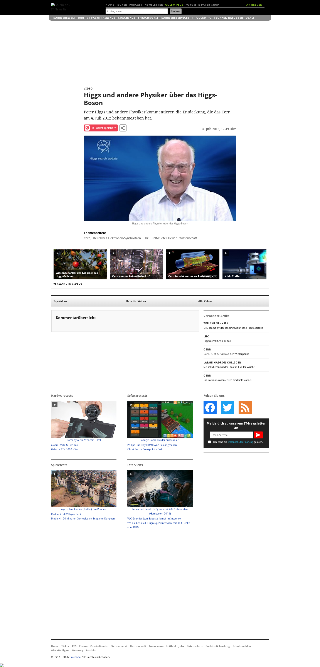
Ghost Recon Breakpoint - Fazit (145, 449)
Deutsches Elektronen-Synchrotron (117, 238)
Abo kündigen (60, 650)
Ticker (121, 4)
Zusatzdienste (99, 646)
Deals (250, 17)
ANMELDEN (254, 4)
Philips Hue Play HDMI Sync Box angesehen (152, 444)
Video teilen (123, 127)
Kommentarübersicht (76, 317)
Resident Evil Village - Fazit (66, 514)
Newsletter (154, 4)
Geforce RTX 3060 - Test (65, 449)
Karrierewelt (64, 17)
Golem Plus (174, 4)
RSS (74, 646)
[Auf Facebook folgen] (210, 407)
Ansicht (91, 650)
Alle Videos (205, 301)
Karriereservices (175, 17)
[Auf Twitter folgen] (227, 407)
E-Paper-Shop (208, 4)
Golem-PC (203, 17)
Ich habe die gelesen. (238, 441)
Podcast (135, 4)
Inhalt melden (242, 646)
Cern (87, 238)
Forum (190, 4)
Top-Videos (60, 301)
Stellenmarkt (119, 646)
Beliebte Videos (136, 301)
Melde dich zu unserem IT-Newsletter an (236, 425)
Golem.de (75, 657)
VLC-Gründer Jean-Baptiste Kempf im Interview (154, 518)
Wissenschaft (188, 238)
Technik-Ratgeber (228, 17)
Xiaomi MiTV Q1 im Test (64, 444)
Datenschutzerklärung (240, 441)
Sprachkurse (148, 17)
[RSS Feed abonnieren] (244, 407)
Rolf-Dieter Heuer (164, 238)
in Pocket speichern (104, 127)
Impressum (156, 646)
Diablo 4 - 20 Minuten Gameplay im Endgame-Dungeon (83, 518)
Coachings (126, 17)
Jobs (81, 17)
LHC (146, 238)
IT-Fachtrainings (101, 17)
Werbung (77, 650)
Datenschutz (195, 646)
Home (110, 4)
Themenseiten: (95, 233)
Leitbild (171, 646)
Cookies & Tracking (217, 646)
